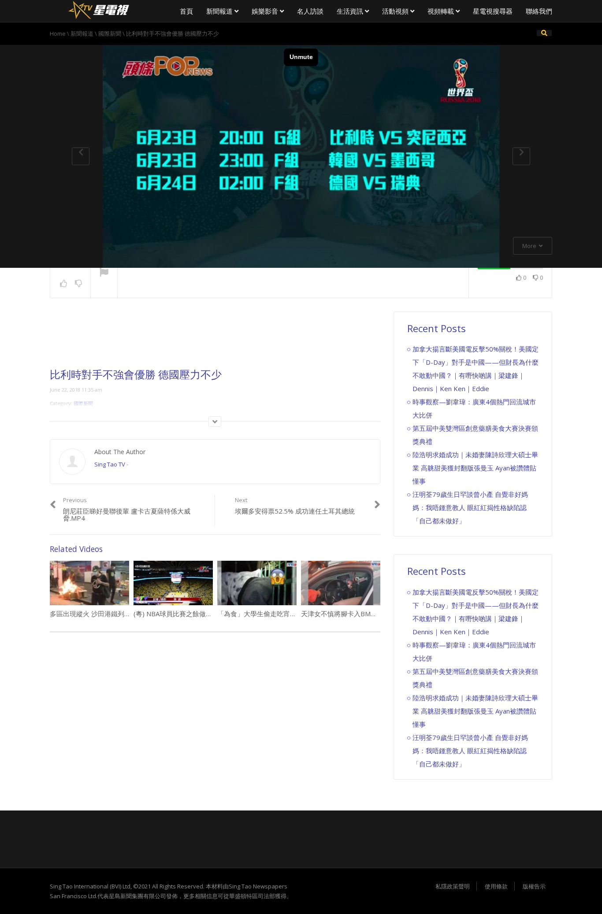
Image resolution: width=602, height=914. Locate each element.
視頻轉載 (441, 11)
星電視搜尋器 (493, 11)
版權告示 (534, 886)
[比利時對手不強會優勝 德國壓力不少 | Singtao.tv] (98, 9)
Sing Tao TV (109, 464)
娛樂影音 (266, 11)
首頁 (186, 11)
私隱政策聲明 (452, 886)
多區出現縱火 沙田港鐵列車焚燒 (97, 613)
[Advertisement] (215, 340)
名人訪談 (310, 11)
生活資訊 (351, 11)
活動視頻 (396, 11)
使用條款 (496, 886)
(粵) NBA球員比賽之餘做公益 (176, 613)
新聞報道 (220, 11)
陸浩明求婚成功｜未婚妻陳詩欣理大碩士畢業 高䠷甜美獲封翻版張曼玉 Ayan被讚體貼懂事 (475, 467)
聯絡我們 (539, 11)
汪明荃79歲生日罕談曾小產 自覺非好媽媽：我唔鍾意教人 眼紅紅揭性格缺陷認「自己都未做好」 (470, 507)
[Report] (104, 273)
